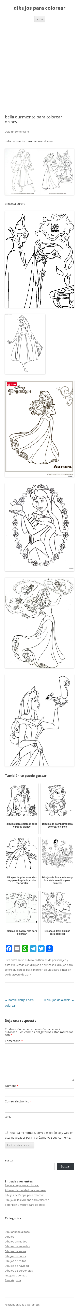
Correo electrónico (18, 1101)
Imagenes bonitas (16, 1275)
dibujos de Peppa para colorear (24, 1195)
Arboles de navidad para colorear (25, 1190)
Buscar (9, 1160)
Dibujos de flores (15, 1256)
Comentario (14, 1041)
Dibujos (9, 1236)
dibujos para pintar (55, 969)
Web (8, 1117)
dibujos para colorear (39, 8)
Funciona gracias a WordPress (22, 1304)
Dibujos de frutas (15, 1261)
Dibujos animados (16, 1241)
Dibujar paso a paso (17, 1232)
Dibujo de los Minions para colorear (27, 1200)
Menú (39, 18)
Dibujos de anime (15, 1251)
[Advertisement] (39, 63)
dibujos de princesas (43, 965)
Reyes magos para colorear (22, 1185)
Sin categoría (13, 1280)
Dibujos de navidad (17, 1266)
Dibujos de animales (17, 1246)
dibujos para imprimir (29, 969)
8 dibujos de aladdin (59, 1000)
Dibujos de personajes (52, 960)
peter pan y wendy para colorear (25, 1205)
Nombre (11, 1086)
